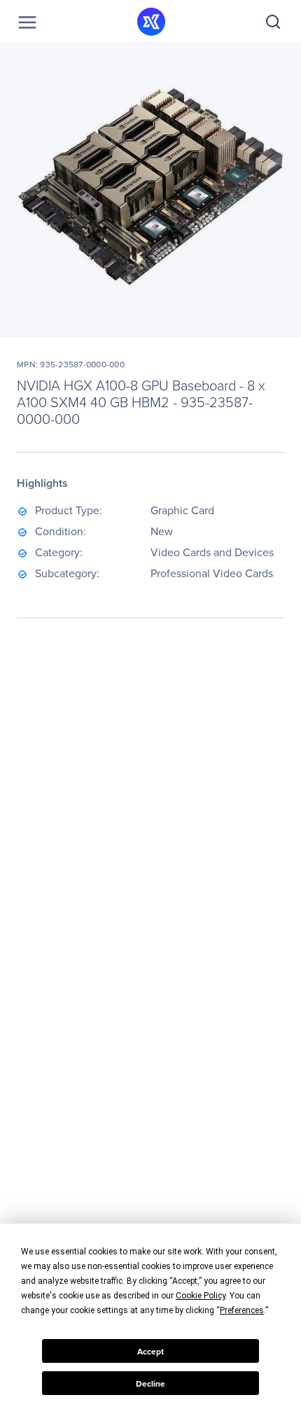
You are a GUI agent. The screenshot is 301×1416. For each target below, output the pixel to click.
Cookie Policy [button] (200, 1296)
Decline (150, 1383)
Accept (150, 1351)
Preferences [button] (242, 1310)
